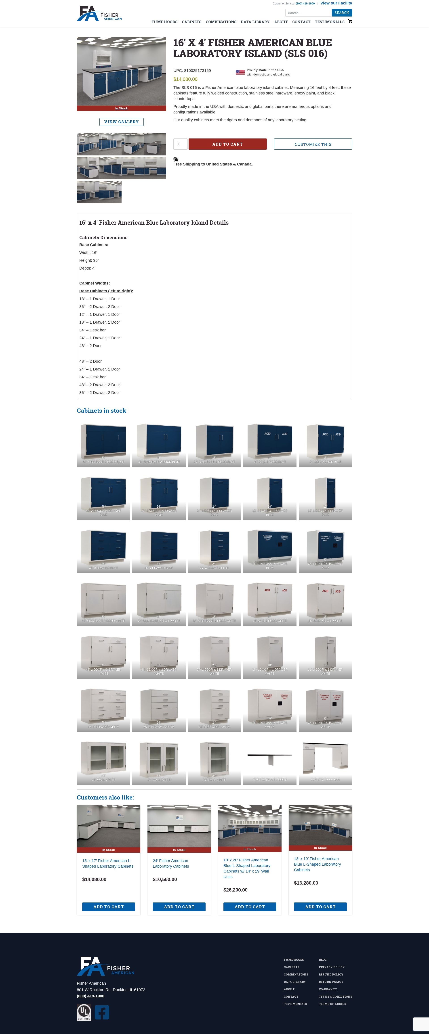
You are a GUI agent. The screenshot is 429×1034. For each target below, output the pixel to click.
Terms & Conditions (335, 996)
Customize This (313, 144)
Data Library (255, 21)
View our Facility (336, 3)
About (281, 21)
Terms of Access (332, 1004)
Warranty (328, 989)
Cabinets (191, 21)
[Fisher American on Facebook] (102, 1012)
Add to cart (227, 144)
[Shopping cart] (350, 23)
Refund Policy (331, 974)
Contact (301, 21)
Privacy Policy (332, 967)
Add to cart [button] (108, 906)
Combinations (221, 21)
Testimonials (330, 21)
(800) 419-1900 (305, 3)
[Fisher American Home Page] (111, 966)
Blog (323, 959)
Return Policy (331, 982)
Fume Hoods (164, 21)
